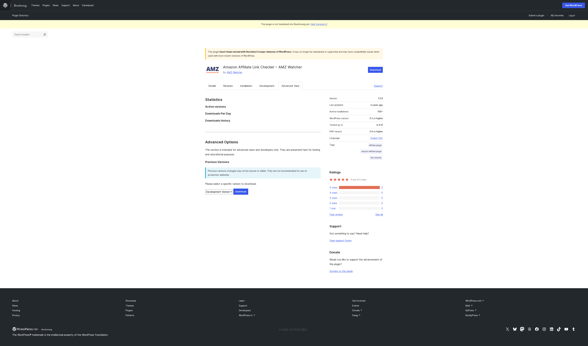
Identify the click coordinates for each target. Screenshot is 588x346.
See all (379, 214)
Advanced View (290, 85)
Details (212, 85)
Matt (469, 305)
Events (355, 305)
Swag (356, 315)
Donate (357, 310)
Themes (130, 305)
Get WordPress (573, 5)
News (15, 305)
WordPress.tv (247, 315)
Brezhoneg (46, 329)
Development (266, 85)
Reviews (228, 85)
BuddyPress (473, 315)
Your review (336, 214)
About (15, 300)
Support (378, 85)
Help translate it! (319, 24)
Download (375, 70)
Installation (246, 85)
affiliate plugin (375, 145)
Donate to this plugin (341, 271)
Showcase (131, 300)
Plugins (129, 310)
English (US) (377, 138)
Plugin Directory (20, 15)
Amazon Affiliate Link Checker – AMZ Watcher (262, 67)
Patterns (130, 315)
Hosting (16, 310)
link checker (376, 158)
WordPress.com (475, 300)
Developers (245, 310)
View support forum (341, 240)
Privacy (16, 315)
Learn (242, 300)
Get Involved (358, 300)
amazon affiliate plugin (371, 151)
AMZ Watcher (234, 72)
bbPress (471, 310)
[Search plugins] (45, 34)
